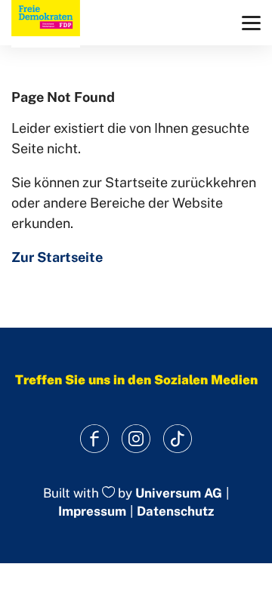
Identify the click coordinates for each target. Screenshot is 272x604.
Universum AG (178, 493)
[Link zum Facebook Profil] (95, 439)
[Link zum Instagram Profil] (136, 439)
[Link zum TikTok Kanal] (178, 439)
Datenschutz (175, 511)
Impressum (92, 511)
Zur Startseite (57, 257)
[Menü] (251, 23)
